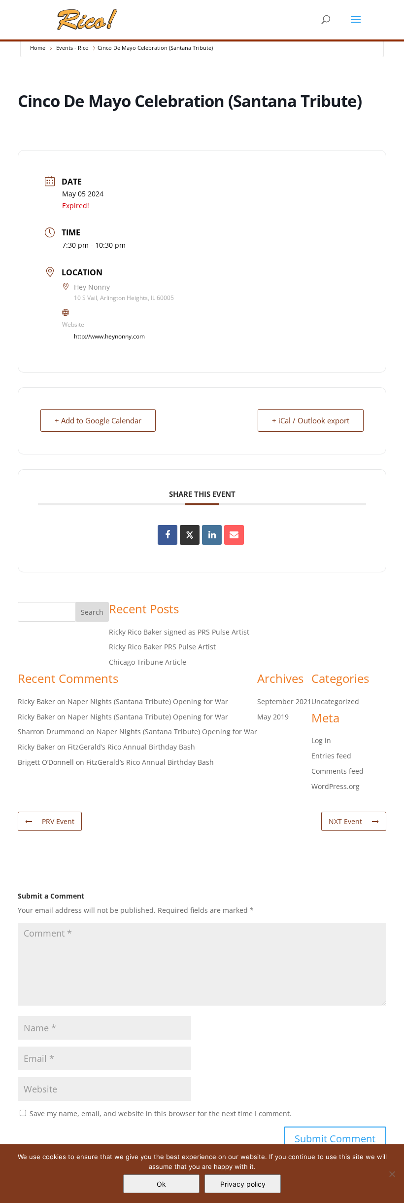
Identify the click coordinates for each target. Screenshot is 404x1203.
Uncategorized (335, 701)
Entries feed (331, 755)
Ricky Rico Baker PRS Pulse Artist (162, 646)
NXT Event (345, 821)
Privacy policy (243, 1184)
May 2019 (273, 716)
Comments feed (337, 771)
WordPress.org (335, 786)
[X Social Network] (190, 535)
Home (37, 47)
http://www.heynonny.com (109, 336)
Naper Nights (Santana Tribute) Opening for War (147, 701)
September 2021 (284, 701)
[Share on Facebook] (167, 535)
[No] (392, 1174)
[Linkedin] (212, 535)
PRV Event (58, 821)
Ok (161, 1184)
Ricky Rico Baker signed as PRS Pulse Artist (179, 632)
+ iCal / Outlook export (310, 420)
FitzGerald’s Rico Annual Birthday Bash (131, 747)
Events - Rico (72, 47)
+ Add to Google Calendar (98, 420)
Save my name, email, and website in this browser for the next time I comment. (161, 1113)
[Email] (234, 535)
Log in (321, 740)
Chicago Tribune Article (147, 662)
